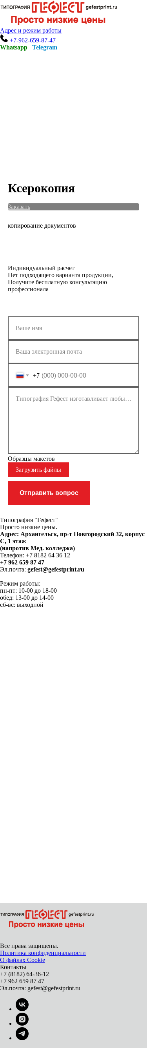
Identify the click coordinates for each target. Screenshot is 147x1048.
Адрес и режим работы (31, 30)
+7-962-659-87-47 (33, 40)
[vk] (22, 1009)
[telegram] (22, 1038)
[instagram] (22, 1023)
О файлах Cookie (22, 960)
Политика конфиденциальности (43, 952)
